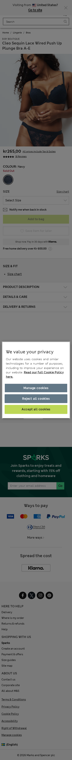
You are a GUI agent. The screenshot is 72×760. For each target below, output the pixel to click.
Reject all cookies (36, 399)
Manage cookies (35, 388)
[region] (36, 380)
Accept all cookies (36, 409)
